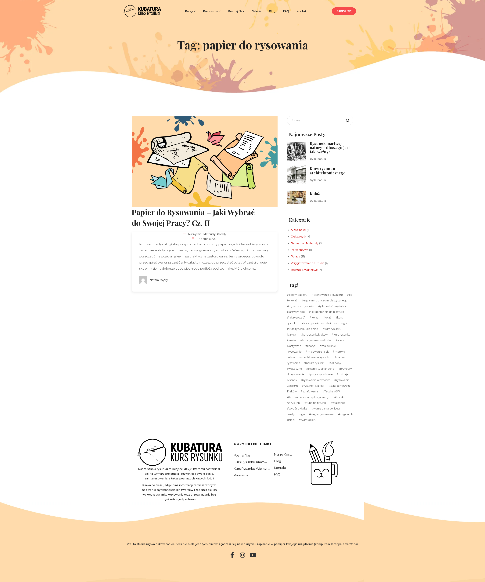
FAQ (286, 11)
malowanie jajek (318, 351)
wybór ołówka (298, 408)
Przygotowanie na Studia (307, 263)
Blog (272, 11)
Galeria (256, 11)
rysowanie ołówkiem (316, 380)
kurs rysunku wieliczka (317, 340)
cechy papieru (298, 294)
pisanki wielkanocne (321, 368)
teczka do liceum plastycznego (309, 397)
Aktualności (298, 230)
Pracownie (210, 11)
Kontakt (302, 11)
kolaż (328, 317)
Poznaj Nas (236, 11)
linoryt (311, 346)
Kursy (189, 11)
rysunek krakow (314, 385)
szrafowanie (310, 391)
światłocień (308, 420)
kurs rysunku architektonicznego (325, 323)
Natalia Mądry (159, 280)
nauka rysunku (315, 363)
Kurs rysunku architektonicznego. (328, 171)
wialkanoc (338, 403)
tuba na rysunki (316, 403)
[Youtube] (253, 555)
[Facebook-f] (232, 555)
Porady (221, 234)
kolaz (315, 317)
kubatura (320, 159)
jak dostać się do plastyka (327, 312)
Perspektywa (299, 250)
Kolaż (315, 193)
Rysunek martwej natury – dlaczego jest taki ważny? (330, 147)
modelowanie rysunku (316, 357)
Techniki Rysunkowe (304, 269)
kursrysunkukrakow (315, 334)
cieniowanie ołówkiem (328, 294)
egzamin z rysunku (301, 306)
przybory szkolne (321, 374)
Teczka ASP (332, 391)
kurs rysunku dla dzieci (303, 329)
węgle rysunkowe (322, 414)
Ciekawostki (299, 236)
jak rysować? (297, 317)
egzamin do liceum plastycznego (325, 300)
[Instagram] (242, 555)
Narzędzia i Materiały (202, 234)
